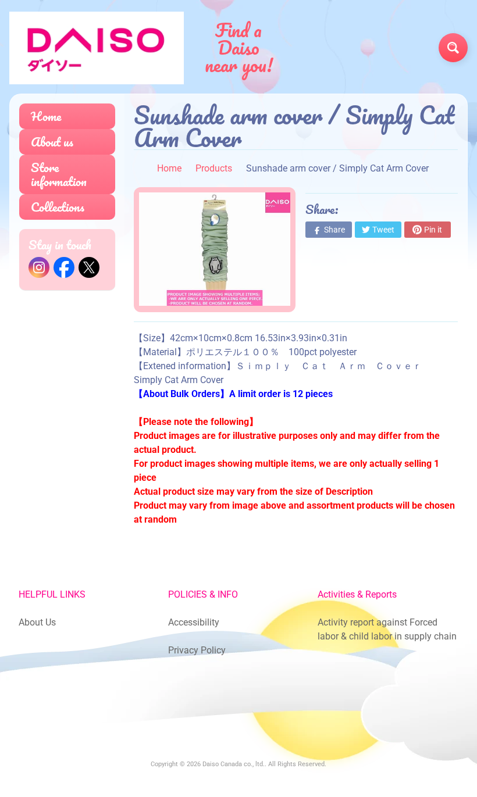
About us (52, 141)
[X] (89, 267)
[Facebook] (64, 267)
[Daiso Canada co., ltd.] (96, 48)
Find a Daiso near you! (239, 48)
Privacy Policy (197, 650)
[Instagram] (39, 267)
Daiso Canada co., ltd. (233, 764)
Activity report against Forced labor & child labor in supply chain (387, 629)
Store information (59, 174)
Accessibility (193, 622)
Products (213, 168)
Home (46, 116)
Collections (57, 206)
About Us (37, 622)
